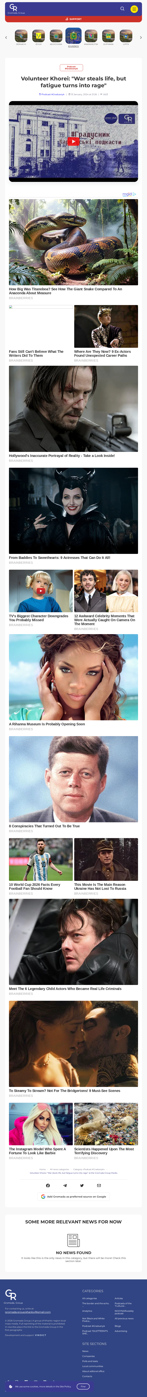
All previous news (124, 1318)
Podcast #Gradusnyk (71, 68)
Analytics (87, 1311)
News (85, 1351)
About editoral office (93, 1371)
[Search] (122, 9)
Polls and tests (90, 1361)
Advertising (121, 1331)
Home (42, 1169)
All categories (89, 1298)
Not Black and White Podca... (93, 1319)
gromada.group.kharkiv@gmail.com (28, 1312)
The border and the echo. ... (95, 1304)
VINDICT (40, 1335)
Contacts (87, 1376)
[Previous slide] (6, 37)
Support (76, 19)
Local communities (92, 1366)
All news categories (59, 1169)
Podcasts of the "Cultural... (123, 1304)
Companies (88, 1356)
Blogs (118, 1326)
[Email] (99, 1186)
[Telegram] (65, 1186)
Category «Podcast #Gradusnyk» (89, 1169)
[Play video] (73, 141)
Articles (119, 1298)
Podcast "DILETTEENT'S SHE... (95, 1332)
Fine (83, 1386)
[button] (48, 1186)
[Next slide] (140, 37)
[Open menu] (134, 9)
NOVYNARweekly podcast (124, 1312)
